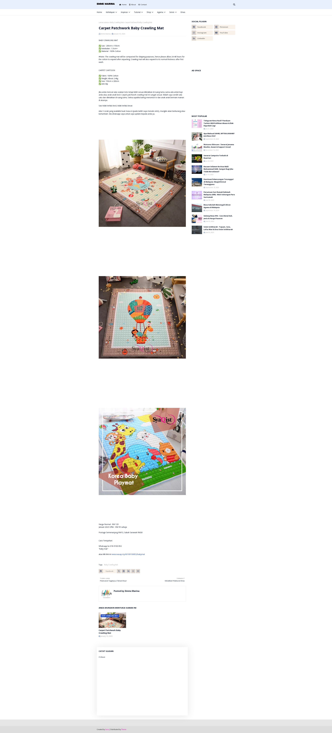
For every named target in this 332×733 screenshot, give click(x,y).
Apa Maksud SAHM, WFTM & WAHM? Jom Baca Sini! (219, 134)
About (133, 4)
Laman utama (104, 22)
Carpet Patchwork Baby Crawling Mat (110, 631)
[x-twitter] (221, 12)
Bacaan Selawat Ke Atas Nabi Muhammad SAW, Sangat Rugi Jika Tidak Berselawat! (218, 169)
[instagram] (225, 12)
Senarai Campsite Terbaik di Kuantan (216, 156)
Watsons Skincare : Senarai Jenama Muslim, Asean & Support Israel (219, 145)
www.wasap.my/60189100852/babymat (128, 554)
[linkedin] (202, 38)
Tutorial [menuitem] (137, 12)
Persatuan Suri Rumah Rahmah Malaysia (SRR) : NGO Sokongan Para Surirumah (219, 194)
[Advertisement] (213, 92)
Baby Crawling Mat (117, 22)
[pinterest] (230, 12)
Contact (144, 4)
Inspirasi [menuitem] (124, 12)
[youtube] (224, 32)
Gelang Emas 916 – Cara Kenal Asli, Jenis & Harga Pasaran (218, 217)
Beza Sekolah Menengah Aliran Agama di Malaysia (217, 206)
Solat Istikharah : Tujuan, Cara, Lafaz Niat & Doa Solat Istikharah (218, 228)
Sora (107, 729)
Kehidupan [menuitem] (110, 12)
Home (124, 4)
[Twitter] (119, 571)
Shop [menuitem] (149, 12)
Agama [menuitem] (160, 12)
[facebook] (217, 12)
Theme (123, 729)
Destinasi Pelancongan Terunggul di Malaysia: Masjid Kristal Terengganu (218, 181)
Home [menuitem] (99, 12)
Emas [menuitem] (183, 12)
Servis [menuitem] (171, 12)
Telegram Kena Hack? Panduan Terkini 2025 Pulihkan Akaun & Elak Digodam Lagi (218, 123)
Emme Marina (105, 34)
